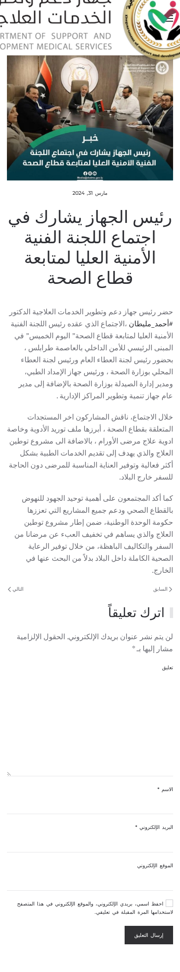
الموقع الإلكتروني (155, 865)
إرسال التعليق (148, 935)
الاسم (165, 789)
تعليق (167, 667)
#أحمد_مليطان (151, 323)
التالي (17, 589)
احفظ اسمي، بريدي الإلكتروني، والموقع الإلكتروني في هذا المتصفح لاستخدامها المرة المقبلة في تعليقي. (95, 907)
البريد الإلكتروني (154, 827)
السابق (161, 589)
